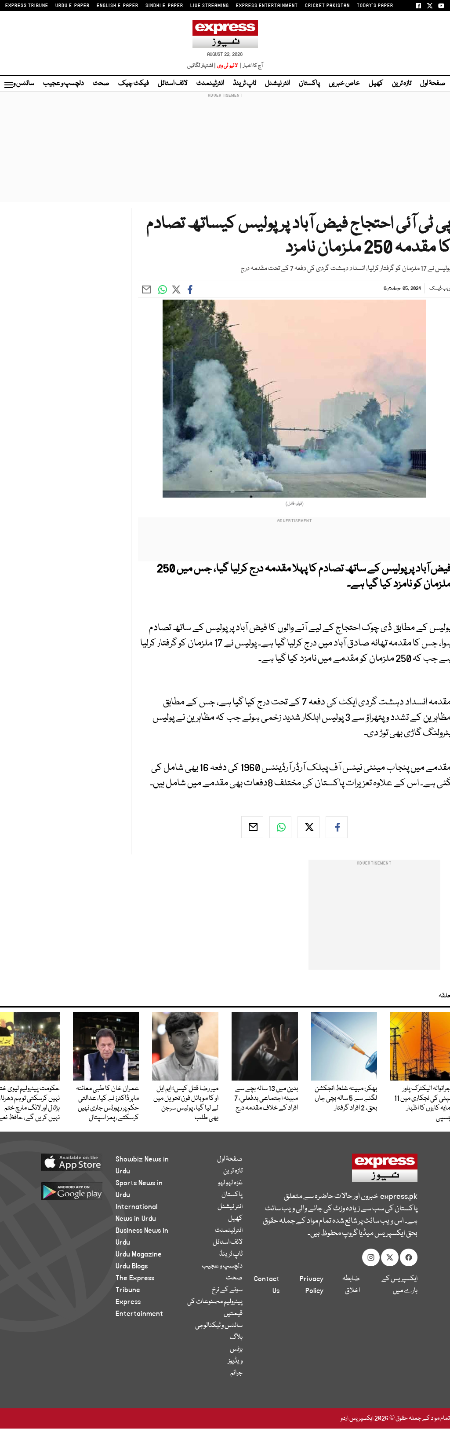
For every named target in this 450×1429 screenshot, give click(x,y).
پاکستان (309, 83)
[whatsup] (280, 827)
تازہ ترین (401, 83)
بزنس (236, 1349)
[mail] (252, 827)
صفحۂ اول (433, 83)
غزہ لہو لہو (230, 1183)
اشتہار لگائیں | (201, 66)
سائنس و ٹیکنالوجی (219, 1325)
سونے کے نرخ (227, 1290)
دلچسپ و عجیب (63, 83)
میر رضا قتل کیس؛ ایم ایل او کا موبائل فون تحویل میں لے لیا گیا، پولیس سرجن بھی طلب (185, 1103)
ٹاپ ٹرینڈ (244, 83)
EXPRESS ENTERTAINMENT (267, 5)
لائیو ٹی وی (227, 66)
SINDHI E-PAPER (164, 5)
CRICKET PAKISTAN (327, 5)
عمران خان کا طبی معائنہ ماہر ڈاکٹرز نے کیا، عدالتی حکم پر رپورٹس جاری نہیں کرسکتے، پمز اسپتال (107, 1103)
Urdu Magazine (139, 1254)
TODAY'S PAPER (375, 5)
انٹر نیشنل (277, 83)
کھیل (376, 83)
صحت (101, 83)
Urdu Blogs (132, 1266)
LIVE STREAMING (209, 5)
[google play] (67, 1190)
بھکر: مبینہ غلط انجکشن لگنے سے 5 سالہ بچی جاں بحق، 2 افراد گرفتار (346, 1099)
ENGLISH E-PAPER (117, 5)
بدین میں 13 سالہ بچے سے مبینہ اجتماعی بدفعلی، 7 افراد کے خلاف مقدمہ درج (266, 1099)
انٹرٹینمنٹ (210, 83)
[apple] (67, 1162)
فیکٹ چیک (133, 83)
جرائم (236, 1373)
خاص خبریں (344, 83)
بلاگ (236, 1337)
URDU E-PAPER (72, 5)
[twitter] (308, 827)
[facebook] (337, 827)
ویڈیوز (235, 1361)
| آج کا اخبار (251, 66)
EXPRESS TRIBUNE (26, 5)
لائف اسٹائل (173, 83)
